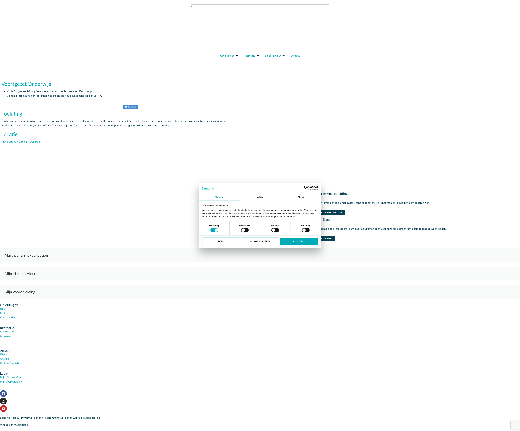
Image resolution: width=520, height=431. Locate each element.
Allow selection (260, 241)
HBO (3, 308)
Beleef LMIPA (273, 55)
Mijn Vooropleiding (11, 381)
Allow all (299, 241)
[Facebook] (3, 393)
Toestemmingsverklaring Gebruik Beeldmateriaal (71, 417)
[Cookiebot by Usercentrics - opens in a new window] (306, 188)
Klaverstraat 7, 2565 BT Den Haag (21, 141)
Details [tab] (260, 197)
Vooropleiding (8, 317)
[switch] (245, 230)
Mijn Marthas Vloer (11, 377)
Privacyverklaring (31, 417)
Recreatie (249, 55)
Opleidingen (227, 55)
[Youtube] (3, 408)
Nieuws (4, 354)
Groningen (6, 335)
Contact (295, 55)
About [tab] (301, 197)
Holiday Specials (9, 363)
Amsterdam (7, 331)
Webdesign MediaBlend (14, 424)
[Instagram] (3, 401)
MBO (3, 313)
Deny (221, 241)
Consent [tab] (219, 197)
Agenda (4, 358)
